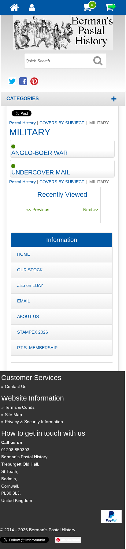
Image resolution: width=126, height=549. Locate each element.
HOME (23, 254)
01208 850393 (15, 449)
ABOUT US (28, 316)
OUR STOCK (30, 269)
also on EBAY (30, 285)
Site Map (13, 414)
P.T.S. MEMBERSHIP (37, 347)
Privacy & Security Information (34, 421)
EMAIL (23, 300)
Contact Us (15, 386)
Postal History (22, 122)
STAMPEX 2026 (32, 332)
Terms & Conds (20, 407)
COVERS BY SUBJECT (61, 122)
